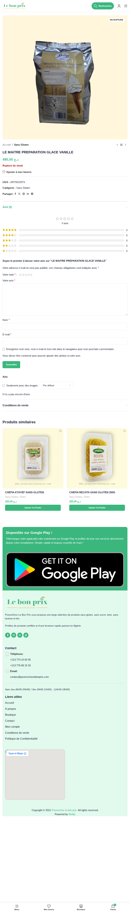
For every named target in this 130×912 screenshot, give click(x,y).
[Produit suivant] (125, 145)
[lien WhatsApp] (19, 635)
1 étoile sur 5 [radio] (20, 274)
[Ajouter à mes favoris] (60, 431)
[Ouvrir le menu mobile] (125, 6)
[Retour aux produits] (121, 145)
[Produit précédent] (117, 145)
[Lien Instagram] (13, 635)
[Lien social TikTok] (25, 635)
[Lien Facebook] (15, 194)
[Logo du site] (15, 5)
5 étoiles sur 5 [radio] (31, 274)
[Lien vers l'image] (65, 569)
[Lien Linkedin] (28, 194)
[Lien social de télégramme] (32, 194)
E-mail (7, 334)
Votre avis (9, 280)
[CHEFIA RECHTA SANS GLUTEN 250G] (97, 458)
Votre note (9, 274)
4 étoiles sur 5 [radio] (28, 274)
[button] (33, 508)
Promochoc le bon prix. (64, 810)
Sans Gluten (21, 144)
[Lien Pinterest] (23, 194)
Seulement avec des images (22, 385)
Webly (72, 814)
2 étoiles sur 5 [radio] (23, 274)
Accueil (7, 144)
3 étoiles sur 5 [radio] (25, 274)
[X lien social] (19, 194)
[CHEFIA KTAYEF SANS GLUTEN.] (33, 458)
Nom (6, 319)
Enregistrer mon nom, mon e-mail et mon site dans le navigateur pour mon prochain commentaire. (60, 349)
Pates (23, 496)
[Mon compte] (119, 6)
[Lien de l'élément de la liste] (35, 703)
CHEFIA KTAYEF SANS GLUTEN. (25, 492)
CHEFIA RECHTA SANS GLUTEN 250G (92, 492)
